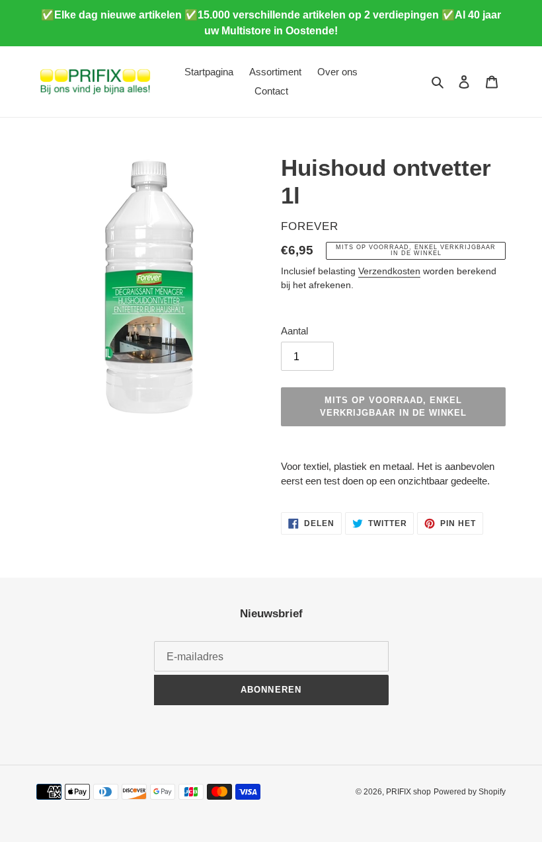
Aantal (294, 330)
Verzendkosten (389, 271)
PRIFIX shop (408, 791)
